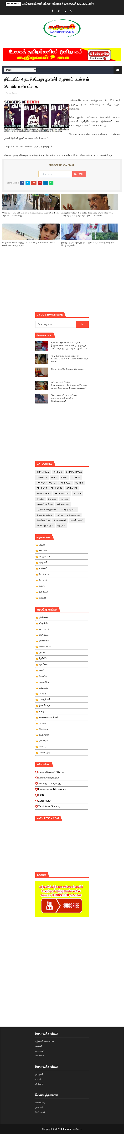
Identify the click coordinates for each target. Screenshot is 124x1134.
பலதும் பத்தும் (76, 520)
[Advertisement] (79, 283)
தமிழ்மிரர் (39, 1074)
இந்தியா (40, 499)
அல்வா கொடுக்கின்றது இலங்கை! (67, 369)
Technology (62, 493)
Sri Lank (42, 488)
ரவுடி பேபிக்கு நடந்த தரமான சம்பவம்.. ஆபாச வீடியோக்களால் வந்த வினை (70, 359)
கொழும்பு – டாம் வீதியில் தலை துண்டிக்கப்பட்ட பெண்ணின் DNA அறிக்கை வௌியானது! (30, 214)
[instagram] (70, 11)
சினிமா (60, 515)
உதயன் (38, 1079)
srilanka (72, 488)
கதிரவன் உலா (63, 504)
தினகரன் (39, 1107)
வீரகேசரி (39, 1084)
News (64, 477)
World (78, 493)
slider (79, 483)
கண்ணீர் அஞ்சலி (45, 504)
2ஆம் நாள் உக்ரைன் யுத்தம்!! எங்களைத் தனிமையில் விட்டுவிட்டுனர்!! (58, 3)
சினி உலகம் (40, 1112)
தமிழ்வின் (39, 1055)
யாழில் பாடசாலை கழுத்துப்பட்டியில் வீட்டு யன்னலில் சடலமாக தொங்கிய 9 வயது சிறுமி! (28, 244)
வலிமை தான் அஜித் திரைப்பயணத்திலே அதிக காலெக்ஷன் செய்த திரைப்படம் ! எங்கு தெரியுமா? (69, 385)
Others (76, 477)
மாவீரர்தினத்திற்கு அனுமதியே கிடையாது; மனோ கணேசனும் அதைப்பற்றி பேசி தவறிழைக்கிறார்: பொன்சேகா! (87, 214)
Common (42, 477)
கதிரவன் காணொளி (44, 1041)
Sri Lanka (57, 488)
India (54, 477)
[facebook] (52, 11)
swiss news (44, 493)
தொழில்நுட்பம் (43, 520)
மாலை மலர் (40, 1102)
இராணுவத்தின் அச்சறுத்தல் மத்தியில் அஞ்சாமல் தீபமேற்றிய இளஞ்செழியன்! (87, 244)
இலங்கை (13, 93)
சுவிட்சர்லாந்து (73, 515)
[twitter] (58, 11)
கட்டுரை (64, 499)
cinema (58, 472)
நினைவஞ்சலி (60, 520)
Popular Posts (46, 483)
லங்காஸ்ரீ (39, 1051)
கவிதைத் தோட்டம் (68, 509)
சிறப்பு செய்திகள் (45, 515)
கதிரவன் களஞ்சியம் (46, 509)
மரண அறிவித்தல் (45, 525)
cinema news (74, 472)
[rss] (64, 11)
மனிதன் (38, 1046)
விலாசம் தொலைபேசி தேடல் (51, 772)
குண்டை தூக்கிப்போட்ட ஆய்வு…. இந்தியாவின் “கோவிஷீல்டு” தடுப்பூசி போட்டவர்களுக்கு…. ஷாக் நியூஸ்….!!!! (69, 345)
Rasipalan (65, 483)
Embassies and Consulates (52, 789)
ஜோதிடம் (61, 525)
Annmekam (43, 472)
